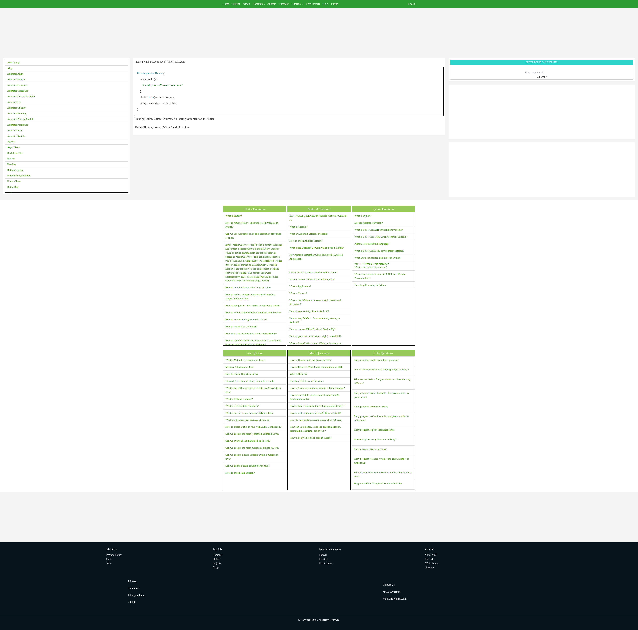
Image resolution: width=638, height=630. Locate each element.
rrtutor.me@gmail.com (394, 598)
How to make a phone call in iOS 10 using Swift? (315, 413)
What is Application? (300, 286)
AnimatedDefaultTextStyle (21, 96)
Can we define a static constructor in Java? (247, 465)
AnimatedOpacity (16, 107)
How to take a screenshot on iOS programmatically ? (317, 406)
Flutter (216, 559)
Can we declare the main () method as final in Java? (252, 433)
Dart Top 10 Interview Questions (307, 381)
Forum (334, 3)
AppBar (11, 141)
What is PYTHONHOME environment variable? (379, 250)
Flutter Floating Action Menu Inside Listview (162, 127)
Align (10, 68)
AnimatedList (14, 102)
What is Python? (362, 215)
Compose (284, 3)
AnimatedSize (14, 130)
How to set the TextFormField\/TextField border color (253, 312)
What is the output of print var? (371, 265)
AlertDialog (13, 62)
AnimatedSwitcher (16, 136)
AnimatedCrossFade (17, 90)
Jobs (108, 563)
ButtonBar (12, 187)
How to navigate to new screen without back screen (252, 305)
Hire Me (429, 559)
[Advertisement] (103, 31)
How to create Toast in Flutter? (241, 326)
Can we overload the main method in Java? (247, 440)
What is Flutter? (233, 215)
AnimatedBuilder (16, 79)
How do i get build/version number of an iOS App (316, 420)
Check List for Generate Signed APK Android (313, 272)
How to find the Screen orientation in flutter (248, 287)
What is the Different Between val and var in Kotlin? (316, 247)
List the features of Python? (368, 222)
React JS (323, 559)
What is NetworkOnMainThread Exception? (312, 279)
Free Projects (313, 3)
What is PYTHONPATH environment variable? (378, 229)
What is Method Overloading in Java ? (245, 360)
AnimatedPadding (16, 113)
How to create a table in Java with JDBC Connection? (253, 426)
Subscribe (541, 76)
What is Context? (298, 293)
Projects (217, 563)
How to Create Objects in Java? (241, 374)
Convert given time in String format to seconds (249, 381)
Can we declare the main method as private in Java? (252, 447)
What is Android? (298, 226)
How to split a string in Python (370, 285)
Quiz (108, 559)
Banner (11, 158)
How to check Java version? (240, 472)
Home (226, 3)
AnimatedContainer (17, 85)
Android (271, 3)
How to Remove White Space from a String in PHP (316, 367)
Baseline (11, 164)
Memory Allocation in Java (239, 367)
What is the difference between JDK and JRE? (249, 413)
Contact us (430, 554)
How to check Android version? (305, 240)
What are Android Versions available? (308, 233)
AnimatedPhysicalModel (20, 119)
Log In (411, 3)
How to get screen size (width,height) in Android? (315, 336)
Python (246, 3)
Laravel (236, 3)
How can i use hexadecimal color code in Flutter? (251, 333)
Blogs (216, 567)
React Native (326, 563)
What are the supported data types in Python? (377, 257)
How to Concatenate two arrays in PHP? (310, 360)
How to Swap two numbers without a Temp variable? (317, 388)
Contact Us (389, 584)
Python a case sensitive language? (372, 243)
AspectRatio (13, 147)
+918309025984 (391, 591)
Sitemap (429, 567)
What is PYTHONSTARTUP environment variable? (380, 236)
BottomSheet (14, 181)
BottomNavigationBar (18, 175)
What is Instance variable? (239, 399)
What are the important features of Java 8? (247, 420)
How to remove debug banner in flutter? (246, 319)
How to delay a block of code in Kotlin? (310, 437)
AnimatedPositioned (17, 124)
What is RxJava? (298, 374)
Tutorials (296, 3)
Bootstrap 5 (259, 3)
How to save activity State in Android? (309, 311)
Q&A (325, 3)
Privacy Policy (114, 554)
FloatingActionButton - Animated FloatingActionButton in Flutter (174, 118)
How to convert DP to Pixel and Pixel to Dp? (312, 329)
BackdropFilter (15, 153)
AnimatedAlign (15, 73)
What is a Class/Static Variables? (242, 406)
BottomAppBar (15, 170)
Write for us (431, 563)
